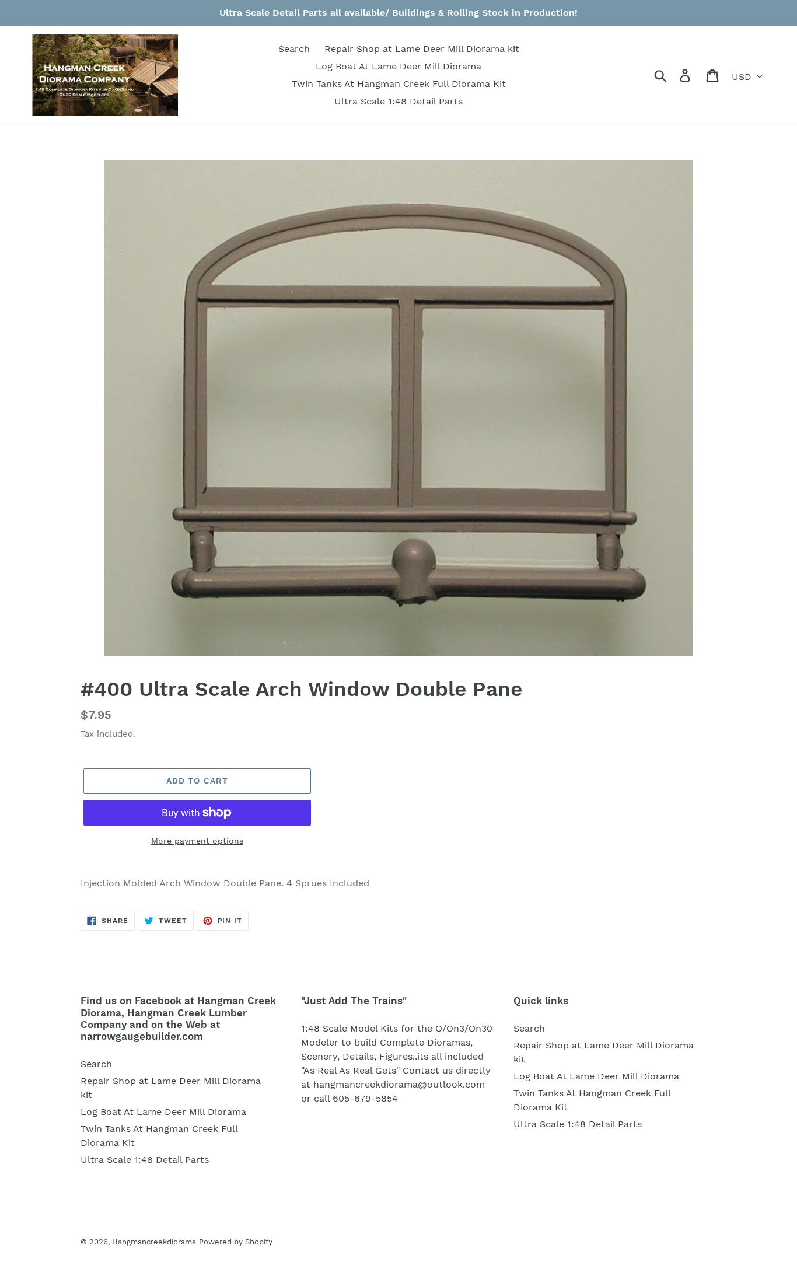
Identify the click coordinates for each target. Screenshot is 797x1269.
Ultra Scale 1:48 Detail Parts (145, 1159)
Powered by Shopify (235, 1241)
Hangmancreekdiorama (154, 1241)
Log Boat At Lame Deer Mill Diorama (163, 1111)
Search (96, 1063)
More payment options (197, 840)
